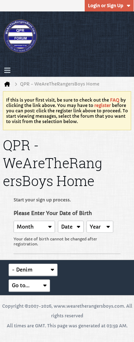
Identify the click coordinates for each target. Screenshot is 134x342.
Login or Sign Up (105, 5)
